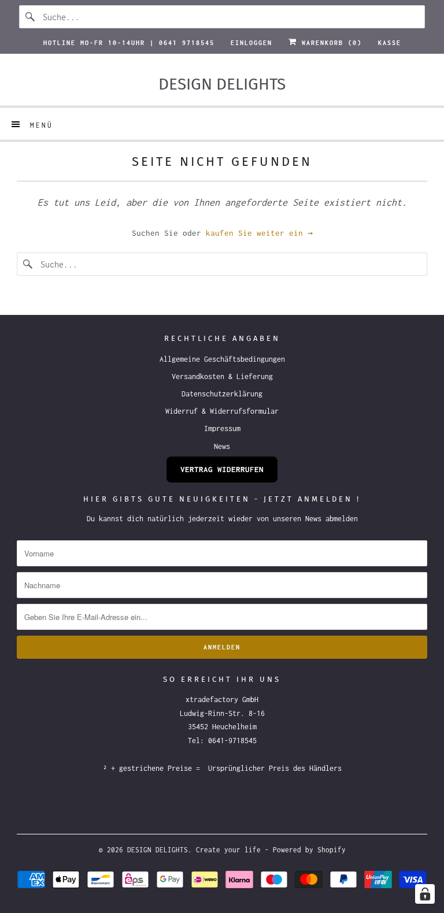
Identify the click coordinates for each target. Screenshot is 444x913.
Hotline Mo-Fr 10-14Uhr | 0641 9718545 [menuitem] (128, 42)
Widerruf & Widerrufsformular (222, 411)
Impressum (222, 428)
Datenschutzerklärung (222, 393)
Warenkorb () (329, 42)
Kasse (389, 42)
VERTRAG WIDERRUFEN (222, 469)
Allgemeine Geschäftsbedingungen (222, 359)
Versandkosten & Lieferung (222, 376)
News (222, 446)
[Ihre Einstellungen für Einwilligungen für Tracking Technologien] (425, 894)
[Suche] (30, 16)
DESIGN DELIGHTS (157, 849)
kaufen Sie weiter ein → (259, 232)
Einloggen (251, 42)
